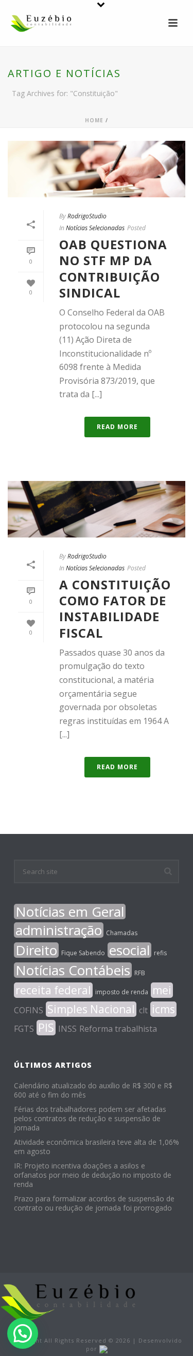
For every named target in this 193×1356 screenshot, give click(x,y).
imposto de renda (121, 992)
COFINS (28, 1010)
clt (143, 1010)
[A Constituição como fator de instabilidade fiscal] (96, 509)
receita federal (53, 990)
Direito (36, 950)
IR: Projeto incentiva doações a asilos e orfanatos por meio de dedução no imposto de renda (92, 1175)
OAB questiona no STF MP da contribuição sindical (113, 268)
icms (163, 1009)
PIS (46, 1027)
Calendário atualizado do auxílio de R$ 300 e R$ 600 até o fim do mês (93, 1090)
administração (58, 930)
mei (161, 990)
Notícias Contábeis (72, 970)
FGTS (24, 1028)
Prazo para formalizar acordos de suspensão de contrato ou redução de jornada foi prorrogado (94, 1203)
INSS (67, 1028)
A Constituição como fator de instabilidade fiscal (115, 608)
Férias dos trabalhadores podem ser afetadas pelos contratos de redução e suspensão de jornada (90, 1118)
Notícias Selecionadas (95, 228)
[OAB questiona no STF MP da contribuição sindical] (96, 169)
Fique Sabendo (83, 953)
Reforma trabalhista (118, 1028)
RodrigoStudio (87, 216)
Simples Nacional (91, 1009)
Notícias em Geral (69, 911)
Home (94, 120)
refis (160, 953)
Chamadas (121, 932)
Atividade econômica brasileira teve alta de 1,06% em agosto (96, 1147)
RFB (139, 973)
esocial (129, 950)
